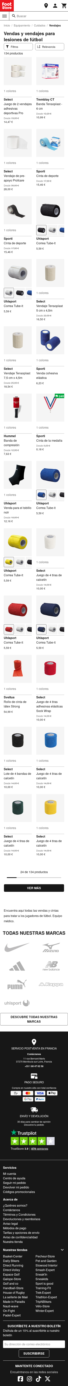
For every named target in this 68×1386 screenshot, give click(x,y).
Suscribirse (34, 1353)
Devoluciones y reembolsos (21, 1219)
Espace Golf (11, 1274)
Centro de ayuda (14, 1178)
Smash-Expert (45, 1270)
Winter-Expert (45, 1310)
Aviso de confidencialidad (20, 1237)
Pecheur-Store (45, 1256)
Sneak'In (41, 1274)
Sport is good (44, 1283)
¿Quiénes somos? (15, 1205)
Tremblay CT (45, 99)
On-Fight (9, 1310)
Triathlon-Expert (46, 1297)
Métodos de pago (14, 1228)
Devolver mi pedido (16, 1187)
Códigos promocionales (19, 1192)
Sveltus (9, 697)
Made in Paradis (14, 1301)
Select (8, 99)
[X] (48, 1379)
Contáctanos (34, 1054)
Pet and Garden (46, 1261)
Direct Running (13, 1265)
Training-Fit (43, 1288)
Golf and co (10, 1283)
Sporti (40, 171)
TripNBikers (43, 1301)
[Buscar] (14, 16)
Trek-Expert (43, 1292)
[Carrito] (64, 6)
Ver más (34, 888)
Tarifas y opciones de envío (21, 1232)
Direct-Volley (11, 1270)
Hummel (10, 436)
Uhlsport (42, 238)
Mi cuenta (9, 1173)
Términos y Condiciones (19, 1214)
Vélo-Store (43, 1306)
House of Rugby (14, 1292)
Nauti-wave (10, 1306)
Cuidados (39, 25)
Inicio (7, 25)
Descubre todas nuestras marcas (34, 1019)
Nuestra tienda (13, 1241)
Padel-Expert (12, 1315)
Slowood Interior (46, 1265)
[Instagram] (29, 1379)
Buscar (21, 16)
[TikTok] (39, 1379)
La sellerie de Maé (15, 1297)
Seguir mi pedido (14, 1182)
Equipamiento (22, 25)
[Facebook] (20, 1379)
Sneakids (42, 1279)
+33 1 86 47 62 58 (34, 1066)
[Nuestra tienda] (46, 6)
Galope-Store (12, 1279)
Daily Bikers (11, 1261)
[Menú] (4, 16)
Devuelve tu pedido (34, 1124)
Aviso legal (10, 1223)
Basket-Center (12, 1256)
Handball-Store (13, 1288)
